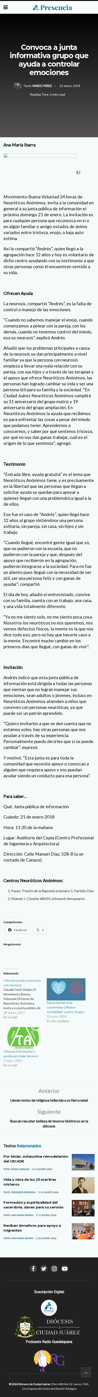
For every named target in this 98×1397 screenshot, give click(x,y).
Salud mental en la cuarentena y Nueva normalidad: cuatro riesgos (65, 1007)
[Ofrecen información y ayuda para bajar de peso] (22, 1038)
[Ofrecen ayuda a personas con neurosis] (25, 998)
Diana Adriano (20, 1169)
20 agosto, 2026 (47, 1238)
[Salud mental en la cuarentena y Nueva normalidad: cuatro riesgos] (66, 989)
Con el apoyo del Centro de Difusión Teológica (49, 1388)
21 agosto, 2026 (43, 1169)
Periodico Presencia (23, 1192)
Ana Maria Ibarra (22, 1215)
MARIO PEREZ (42, 86)
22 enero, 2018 (69, 86)
